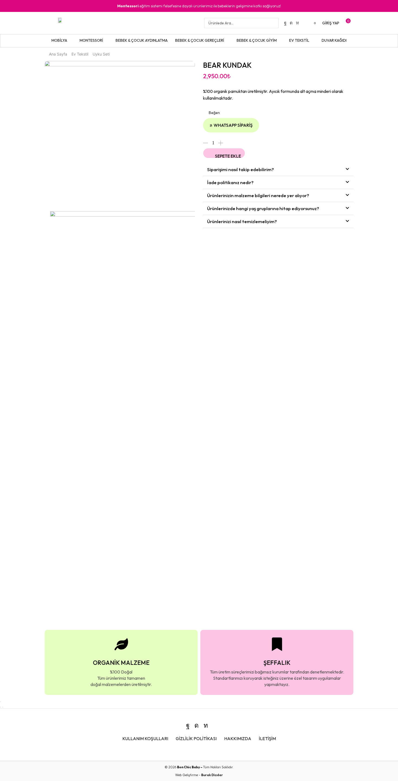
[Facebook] (285, 23)
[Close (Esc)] (0, 701)
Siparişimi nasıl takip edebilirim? (240, 169)
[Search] (272, 23)
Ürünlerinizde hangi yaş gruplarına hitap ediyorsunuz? (263, 208)
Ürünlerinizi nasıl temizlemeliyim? (242, 221)
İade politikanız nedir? (230, 182)
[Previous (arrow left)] (0, 707)
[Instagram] (291, 23)
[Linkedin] (297, 23)
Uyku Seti (101, 54)
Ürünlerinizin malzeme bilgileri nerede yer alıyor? (258, 195)
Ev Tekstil (79, 54)
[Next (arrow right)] (2, 707)
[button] (312, 23)
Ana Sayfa (58, 54)
